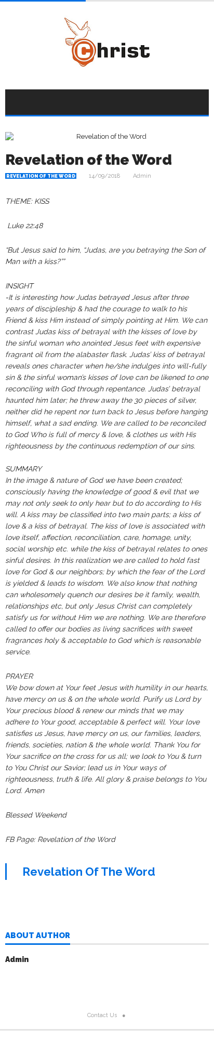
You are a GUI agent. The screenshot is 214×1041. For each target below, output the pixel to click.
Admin (142, 176)
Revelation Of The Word (88, 871)
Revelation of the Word (88, 159)
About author (37, 936)
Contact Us (102, 1015)
